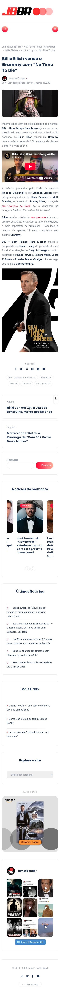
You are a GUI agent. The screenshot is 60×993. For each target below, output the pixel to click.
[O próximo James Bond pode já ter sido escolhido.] (14, 888)
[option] (30, 528)
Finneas (13, 383)
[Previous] (27, 568)
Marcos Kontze (17, 78)
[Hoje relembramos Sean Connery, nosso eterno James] (45, 888)
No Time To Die (43, 383)
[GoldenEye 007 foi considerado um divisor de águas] (30, 888)
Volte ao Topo (31, 984)
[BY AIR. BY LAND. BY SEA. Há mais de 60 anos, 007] (45, 927)
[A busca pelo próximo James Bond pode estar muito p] (14, 907)
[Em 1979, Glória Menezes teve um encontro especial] (14, 927)
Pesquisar (12, 459)
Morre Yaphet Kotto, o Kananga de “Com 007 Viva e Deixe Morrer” (29, 437)
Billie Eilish (46, 377)
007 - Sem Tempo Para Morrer (17, 83)
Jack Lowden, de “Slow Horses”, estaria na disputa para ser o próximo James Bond (29, 545)
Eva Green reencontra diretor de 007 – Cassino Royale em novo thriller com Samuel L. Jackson (30, 627)
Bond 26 (25, 505)
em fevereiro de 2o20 (16, 206)
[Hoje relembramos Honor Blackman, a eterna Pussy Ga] (30, 907)
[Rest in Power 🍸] (30, 927)
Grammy (27, 383)
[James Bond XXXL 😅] (45, 907)
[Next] (32, 568)
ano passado (38, 217)
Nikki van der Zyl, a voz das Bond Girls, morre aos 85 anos (29, 410)
